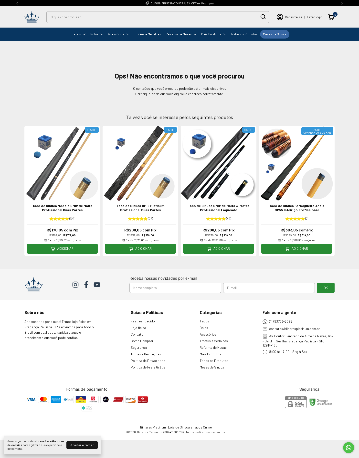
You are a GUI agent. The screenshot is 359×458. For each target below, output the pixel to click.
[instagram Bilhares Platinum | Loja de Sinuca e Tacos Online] (75, 284)
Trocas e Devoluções (146, 354)
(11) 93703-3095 (280, 321)
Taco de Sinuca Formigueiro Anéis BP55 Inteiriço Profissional (296, 208)
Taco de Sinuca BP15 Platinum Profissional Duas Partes (140, 208)
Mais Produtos (211, 34)
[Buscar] (263, 16)
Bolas (94, 34)
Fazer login (314, 17)
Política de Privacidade (148, 360)
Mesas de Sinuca (274, 34)
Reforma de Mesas (179, 34)
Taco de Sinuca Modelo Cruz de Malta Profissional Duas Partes (62, 208)
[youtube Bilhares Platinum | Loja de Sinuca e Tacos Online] (97, 284)
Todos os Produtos (244, 34)
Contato (137, 334)
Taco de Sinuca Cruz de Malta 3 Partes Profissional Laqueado (219, 208)
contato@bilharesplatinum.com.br (294, 329)
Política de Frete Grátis (148, 367)
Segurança (139, 347)
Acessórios (116, 34)
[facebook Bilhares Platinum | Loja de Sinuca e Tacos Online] (86, 284)
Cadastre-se (293, 17)
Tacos (76, 34)
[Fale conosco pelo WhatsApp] (348, 447)
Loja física (138, 328)
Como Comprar (142, 341)
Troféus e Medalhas (147, 34)
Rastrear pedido (143, 321)
